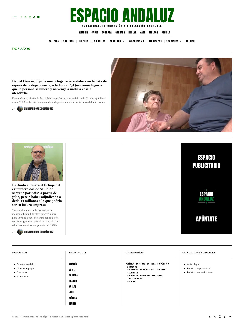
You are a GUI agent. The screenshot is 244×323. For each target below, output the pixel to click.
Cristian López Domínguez (38, 109)
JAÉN (142, 32)
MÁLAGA (153, 32)
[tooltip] (21, 17)
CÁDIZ (94, 32)
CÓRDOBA (107, 32)
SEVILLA (165, 32)
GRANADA (120, 32)
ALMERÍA (83, 32)
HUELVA (132, 32)
